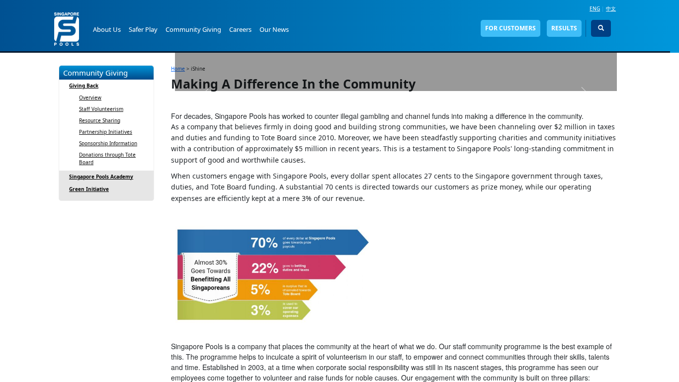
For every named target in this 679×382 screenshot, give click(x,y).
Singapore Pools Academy (101, 176)
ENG (595, 8)
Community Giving (193, 29)
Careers (240, 29)
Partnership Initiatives (105, 131)
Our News (274, 29)
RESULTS (564, 28)
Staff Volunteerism (101, 108)
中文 (611, 8)
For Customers (510, 28)
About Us (107, 29)
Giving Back (83, 85)
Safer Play (143, 29)
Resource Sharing (99, 120)
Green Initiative (89, 189)
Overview (90, 97)
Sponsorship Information (108, 143)
